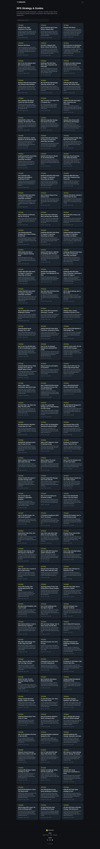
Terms (47, 834)
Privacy (51, 834)
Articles (44, 834)
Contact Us (55, 834)
